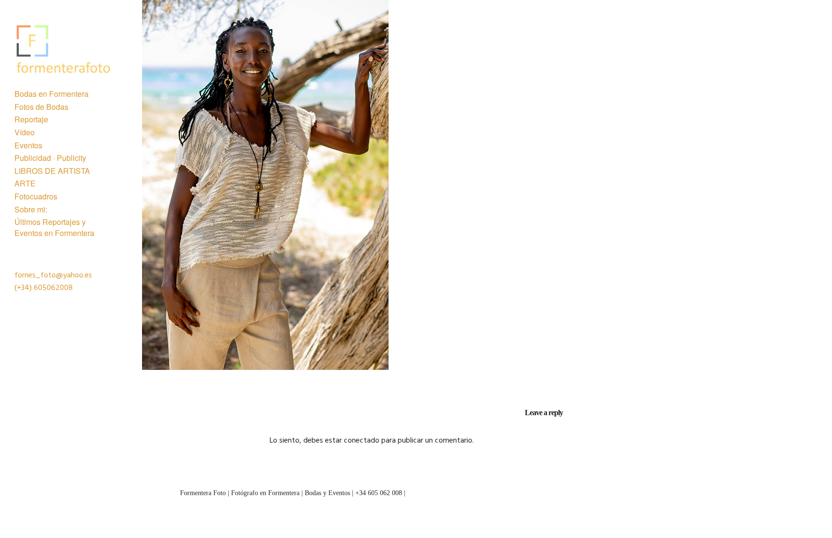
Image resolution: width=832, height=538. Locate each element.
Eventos (28, 145)
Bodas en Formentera (51, 94)
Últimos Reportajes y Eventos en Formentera (54, 227)
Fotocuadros (35, 196)
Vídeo (24, 132)
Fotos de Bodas (41, 107)
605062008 (53, 288)
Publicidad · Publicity (50, 158)
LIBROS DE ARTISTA (52, 171)
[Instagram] (776, 491)
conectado (361, 440)
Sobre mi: (30, 209)
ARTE (25, 183)
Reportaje (31, 119)
